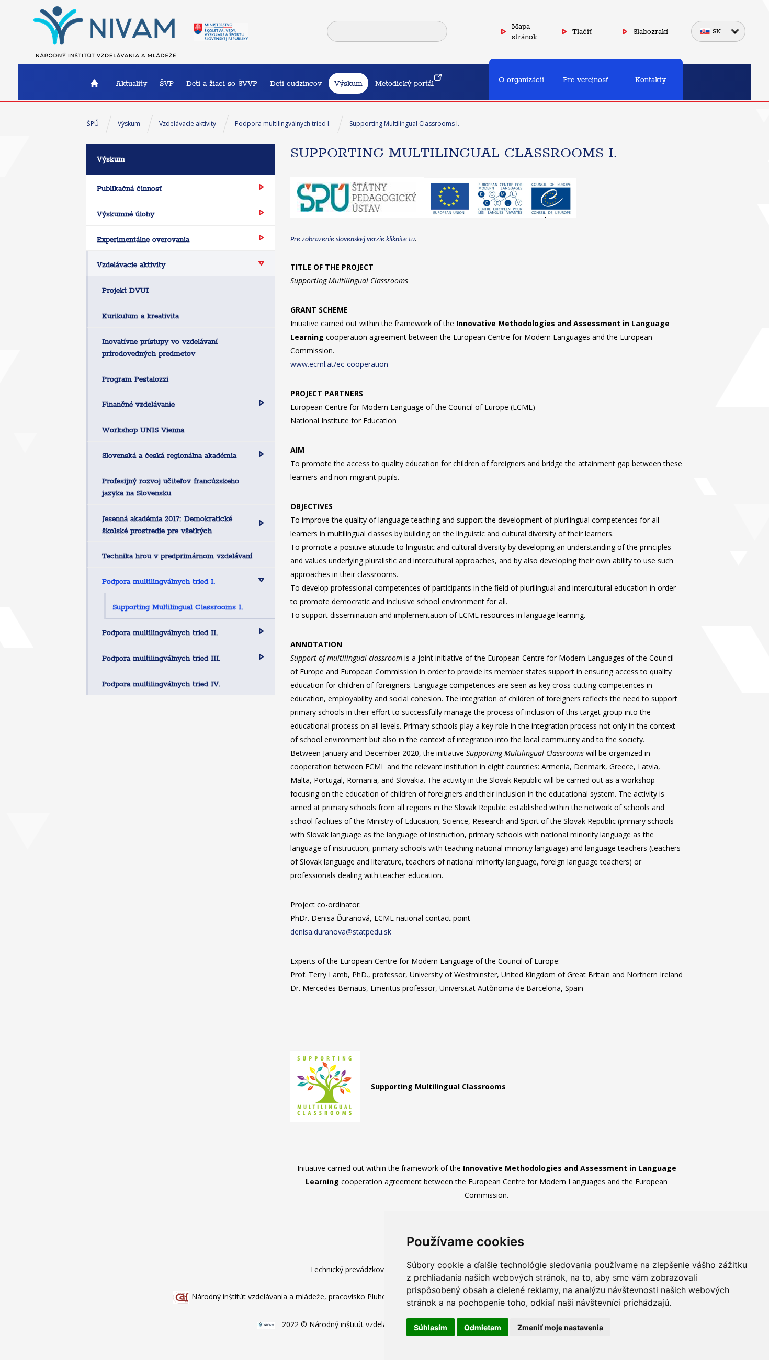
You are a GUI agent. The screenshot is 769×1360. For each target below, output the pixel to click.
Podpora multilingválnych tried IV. (161, 683)
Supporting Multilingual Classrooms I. (404, 123)
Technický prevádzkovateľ (353, 1269)
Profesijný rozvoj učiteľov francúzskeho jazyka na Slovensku (170, 487)
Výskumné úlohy (125, 214)
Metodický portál (404, 83)
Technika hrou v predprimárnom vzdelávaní (177, 555)
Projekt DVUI (125, 290)
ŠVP (167, 83)
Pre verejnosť (585, 79)
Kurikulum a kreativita (140, 316)
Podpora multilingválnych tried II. (160, 632)
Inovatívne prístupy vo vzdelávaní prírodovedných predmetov (160, 347)
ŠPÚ (93, 123)
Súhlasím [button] (430, 1327)
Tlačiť (582, 31)
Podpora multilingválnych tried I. (283, 123)
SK (717, 31)
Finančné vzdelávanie (138, 404)
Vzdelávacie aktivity (187, 123)
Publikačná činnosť (129, 188)
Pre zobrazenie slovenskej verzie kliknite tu (352, 240)
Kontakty (650, 79)
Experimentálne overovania (143, 239)
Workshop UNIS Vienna (143, 429)
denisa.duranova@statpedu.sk (340, 932)
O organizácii (521, 79)
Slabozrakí (650, 31)
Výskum (348, 83)
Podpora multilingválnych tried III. (161, 658)
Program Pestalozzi (135, 379)
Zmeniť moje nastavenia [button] (560, 1327)
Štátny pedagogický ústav (94, 83)
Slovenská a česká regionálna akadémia (169, 455)
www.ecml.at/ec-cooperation (339, 364)
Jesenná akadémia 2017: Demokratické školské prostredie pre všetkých (167, 524)
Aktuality (131, 83)
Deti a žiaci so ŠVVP (221, 83)
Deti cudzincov (296, 83)
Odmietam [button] (482, 1327)
